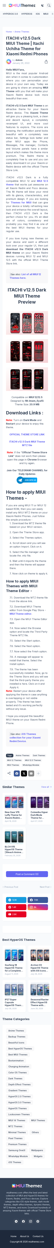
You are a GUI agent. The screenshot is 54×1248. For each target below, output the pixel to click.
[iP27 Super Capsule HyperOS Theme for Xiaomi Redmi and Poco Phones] (14, 989)
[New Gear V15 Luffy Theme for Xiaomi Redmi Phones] (14, 802)
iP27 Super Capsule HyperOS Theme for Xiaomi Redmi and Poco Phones (14, 1002)
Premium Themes (17, 1144)
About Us (24, 1236)
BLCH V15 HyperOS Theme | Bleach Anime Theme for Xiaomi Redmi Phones (13, 849)
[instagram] (30, 1221)
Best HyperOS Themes (20, 1048)
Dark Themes (39, 755)
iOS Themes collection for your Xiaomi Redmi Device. (25, 737)
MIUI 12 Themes (14, 760)
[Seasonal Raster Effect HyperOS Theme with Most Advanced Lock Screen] (40, 989)
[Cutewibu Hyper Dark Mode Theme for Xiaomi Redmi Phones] (40, 802)
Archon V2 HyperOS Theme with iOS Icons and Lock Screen (39, 968)
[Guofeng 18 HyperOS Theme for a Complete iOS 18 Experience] (14, 955)
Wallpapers (37, 1150)
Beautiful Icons (16, 1042)
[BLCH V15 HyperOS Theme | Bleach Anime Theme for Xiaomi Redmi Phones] (14, 837)
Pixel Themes (15, 1138)
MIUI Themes (13, 765)
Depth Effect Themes (19, 1084)
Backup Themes (16, 1036)
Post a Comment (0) (27, 874)
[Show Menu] (4, 5)
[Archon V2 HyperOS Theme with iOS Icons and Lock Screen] (40, 955)
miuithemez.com (36, 1241)
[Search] (49, 5)
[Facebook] (17, 773)
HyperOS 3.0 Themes (19, 1102)
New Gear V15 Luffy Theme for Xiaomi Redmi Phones (13, 815)
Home (9, 31)
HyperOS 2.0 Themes (19, 1096)
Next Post (45, 887)
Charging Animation (18, 1066)
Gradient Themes (17, 1090)
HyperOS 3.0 (10, 13)
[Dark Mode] (42, 5)
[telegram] (16, 1221)
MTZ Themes (15, 1126)
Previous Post (11, 887)
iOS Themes (14, 1162)
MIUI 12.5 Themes (33, 760)
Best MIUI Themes (17, 1054)
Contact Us (38, 1236)
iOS (38, 13)
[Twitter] (24, 773)
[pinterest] (37, 1221)
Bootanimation (16, 1060)
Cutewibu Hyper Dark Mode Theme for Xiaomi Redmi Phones (39, 815)
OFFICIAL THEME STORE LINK (27, 434)
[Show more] (38, 773)
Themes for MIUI (21, 202)
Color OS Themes (17, 1072)
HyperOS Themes (17, 1108)
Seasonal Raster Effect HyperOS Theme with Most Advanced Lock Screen (40, 1002)
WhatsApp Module (31, 765)
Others (35, 1132)
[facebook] (23, 1221)
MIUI (45, 13)
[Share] (45, 61)
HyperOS (26, 13)
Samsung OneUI (16, 1150)
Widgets (38, 1156)
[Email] (31, 773)
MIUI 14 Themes (16, 1120)
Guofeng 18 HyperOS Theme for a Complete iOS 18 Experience (13, 968)
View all (45, 787)
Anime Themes (22, 31)
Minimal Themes (17, 1132)
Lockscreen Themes (19, 1114)
